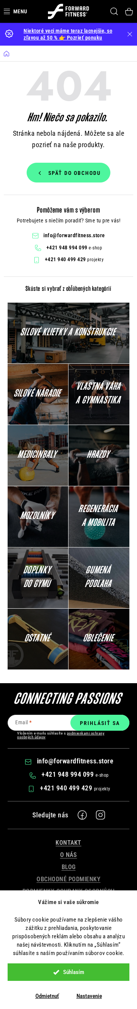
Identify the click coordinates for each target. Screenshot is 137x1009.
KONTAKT (68, 842)
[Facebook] (82, 815)
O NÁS (68, 854)
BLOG (69, 867)
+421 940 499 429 (66, 259)
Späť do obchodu (74, 173)
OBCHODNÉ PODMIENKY (68, 879)
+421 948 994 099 (67, 247)
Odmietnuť (47, 996)
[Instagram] (100, 815)
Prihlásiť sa (100, 723)
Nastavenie (89, 996)
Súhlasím (73, 972)
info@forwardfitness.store (74, 235)
